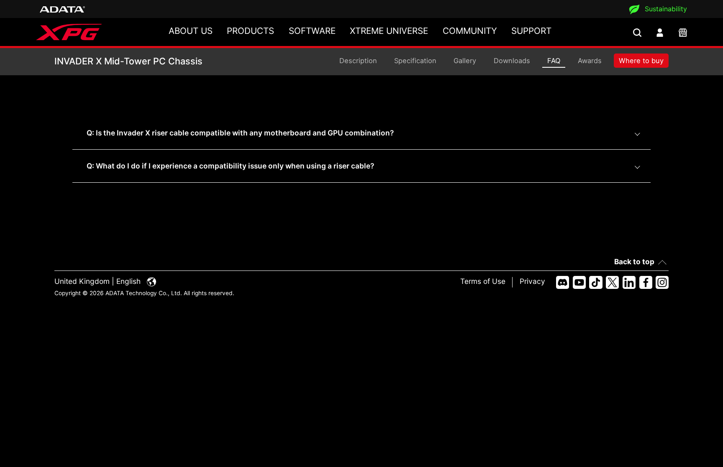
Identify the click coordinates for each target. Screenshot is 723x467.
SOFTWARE (312, 31)
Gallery (465, 60)
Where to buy (641, 60)
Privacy (532, 281)
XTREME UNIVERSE (389, 31)
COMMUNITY (470, 31)
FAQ (553, 60)
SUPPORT (531, 31)
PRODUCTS (250, 31)
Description (358, 60)
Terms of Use (482, 281)
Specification (415, 60)
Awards (590, 60)
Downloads (512, 60)
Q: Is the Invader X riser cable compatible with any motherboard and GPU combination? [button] (240, 132)
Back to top (634, 261)
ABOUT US (191, 31)
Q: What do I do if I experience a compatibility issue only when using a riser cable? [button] (230, 165)
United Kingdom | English (98, 281)
